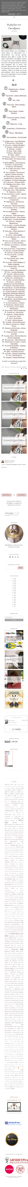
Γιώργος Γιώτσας (9, 832)
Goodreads (15, 1056)
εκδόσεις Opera (8, 914)
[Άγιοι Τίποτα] (6, 723)
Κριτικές (15, 949)
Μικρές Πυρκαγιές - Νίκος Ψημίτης (15, 217)
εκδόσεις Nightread (16, 913)
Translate (16, 515)
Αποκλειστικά (8, 814)
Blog (19, 1041)
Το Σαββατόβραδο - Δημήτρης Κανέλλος (15, 228)
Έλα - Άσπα (16, 100)
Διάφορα (13, 845)
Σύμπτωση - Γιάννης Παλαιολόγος (15, 206)
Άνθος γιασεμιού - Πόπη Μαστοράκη (15, 270)
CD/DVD (12, 1045)
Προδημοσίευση (8, 989)
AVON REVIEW (11, 1039)
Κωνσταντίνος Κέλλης (12, 722)
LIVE (6, 1068)
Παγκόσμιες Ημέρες (15, 972)
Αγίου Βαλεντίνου (14, 799)
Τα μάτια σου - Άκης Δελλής (15, 312)
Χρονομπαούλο (19, 1034)
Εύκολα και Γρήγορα (16, 928)
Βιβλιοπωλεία (19, 824)
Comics (20, 1047)
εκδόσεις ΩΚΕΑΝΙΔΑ (17, 905)
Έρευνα (14, 926)
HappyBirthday (14, 1058)
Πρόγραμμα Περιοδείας (14, 987)
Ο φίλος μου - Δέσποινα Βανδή (15, 182)
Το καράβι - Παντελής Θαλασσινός (15, 322)
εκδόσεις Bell (17, 907)
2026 (18, 795)
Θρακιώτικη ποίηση (18, 941)
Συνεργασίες (10, 1005)
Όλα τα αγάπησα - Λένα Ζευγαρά (16, 137)
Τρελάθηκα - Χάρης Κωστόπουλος (15, 276)
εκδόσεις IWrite (19, 909)
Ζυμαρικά (14, 931)
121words (21, 786)
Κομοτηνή (7, 949)
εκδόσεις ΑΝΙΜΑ (14, 852)
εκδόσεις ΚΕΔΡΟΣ (11, 877)
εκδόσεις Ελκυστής (10, 864)
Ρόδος (6, 996)
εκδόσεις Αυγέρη (14, 854)
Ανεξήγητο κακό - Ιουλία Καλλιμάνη (14, 141)
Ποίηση (21, 983)
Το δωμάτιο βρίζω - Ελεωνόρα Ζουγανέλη (15, 267)
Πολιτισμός (10, 985)
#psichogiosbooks (8, 786)
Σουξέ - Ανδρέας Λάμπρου (15, 320)
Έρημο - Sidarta (15, 155)
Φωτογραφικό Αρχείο (10, 1030)
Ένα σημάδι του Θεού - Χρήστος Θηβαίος (15, 212)
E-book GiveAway (9, 1051)
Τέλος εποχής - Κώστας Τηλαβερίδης (15, 310)
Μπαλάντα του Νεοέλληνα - (13, 328)
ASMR (17, 1037)
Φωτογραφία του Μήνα (14, 1028)
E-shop (17, 1051)
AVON (21, 1038)
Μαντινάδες (21, 955)
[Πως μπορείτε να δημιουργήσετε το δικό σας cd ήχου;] (14, 668)
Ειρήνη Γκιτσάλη (10, 461)
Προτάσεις (8, 992)
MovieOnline (18, 1071)
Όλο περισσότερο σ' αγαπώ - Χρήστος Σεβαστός (15, 195)
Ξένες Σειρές (16, 968)
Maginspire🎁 (16, 1068)
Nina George (18, 1077)
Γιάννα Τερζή (11, 828)
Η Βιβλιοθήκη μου (16, 934)
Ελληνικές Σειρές (19, 920)
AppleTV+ (11, 1037)
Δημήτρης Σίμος (19, 839)
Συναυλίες (18, 1002)
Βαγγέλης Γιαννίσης (10, 820)
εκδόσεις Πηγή (16, 894)
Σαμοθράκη (16, 996)
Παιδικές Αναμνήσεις (10, 974)
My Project (7, 1073)
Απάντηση (4, 467)
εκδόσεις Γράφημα (9, 860)
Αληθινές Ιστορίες (11, 805)
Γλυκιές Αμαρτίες (18, 835)
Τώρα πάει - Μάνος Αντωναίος (15, 274)
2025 (12, 795)
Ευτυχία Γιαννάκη (9, 929)
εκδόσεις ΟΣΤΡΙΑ (10, 888)
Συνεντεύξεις (19, 1004)
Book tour (15, 1043)
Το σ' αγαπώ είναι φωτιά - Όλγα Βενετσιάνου (15, 169)
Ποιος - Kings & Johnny (15, 151)
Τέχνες (13, 1013)
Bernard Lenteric (9, 1041)
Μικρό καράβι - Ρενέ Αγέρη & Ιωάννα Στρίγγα (15, 160)
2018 (9, 792)
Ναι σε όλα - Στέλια (15, 316)
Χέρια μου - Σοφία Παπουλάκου (15, 215)
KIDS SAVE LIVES (17, 1064)
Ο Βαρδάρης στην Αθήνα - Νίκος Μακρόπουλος (15, 185)
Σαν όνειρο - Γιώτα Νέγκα (15, 297)
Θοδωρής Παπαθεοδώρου (10, 939)
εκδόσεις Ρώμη (18, 896)
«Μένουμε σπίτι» (9, 784)
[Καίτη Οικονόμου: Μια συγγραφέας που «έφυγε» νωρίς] (14, 688)
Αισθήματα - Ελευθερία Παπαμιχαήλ (15, 180)
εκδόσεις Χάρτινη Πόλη (10, 903)
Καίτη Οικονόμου (11, 943)
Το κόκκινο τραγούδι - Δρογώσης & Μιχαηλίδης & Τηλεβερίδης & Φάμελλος (14, 292)
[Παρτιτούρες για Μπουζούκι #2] (14, 708)
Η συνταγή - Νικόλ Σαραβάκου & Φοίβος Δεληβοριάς (15, 263)
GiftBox (21, 1055)
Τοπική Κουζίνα (17, 1021)
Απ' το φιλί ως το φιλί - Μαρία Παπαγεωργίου (15, 307)
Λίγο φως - (8, 251)
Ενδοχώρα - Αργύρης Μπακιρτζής (15, 357)
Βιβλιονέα (15, 822)
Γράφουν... (20, 837)
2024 (6, 795)
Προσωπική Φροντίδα (9, 991)
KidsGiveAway (8, 1066)
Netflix (19, 1075)
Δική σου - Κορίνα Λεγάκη (15, 252)
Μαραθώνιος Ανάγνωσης (10, 957)
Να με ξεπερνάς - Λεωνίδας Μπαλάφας (15, 255)
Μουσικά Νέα (16, 966)
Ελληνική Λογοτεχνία (13, 922)
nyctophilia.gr (14, 1079)
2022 (2, 367)
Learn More (11, 14)
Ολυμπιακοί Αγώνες (18, 970)
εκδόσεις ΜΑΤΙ (15, 882)
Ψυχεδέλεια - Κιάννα (15, 192)
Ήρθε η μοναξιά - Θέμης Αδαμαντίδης (15, 188)
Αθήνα (6, 801)
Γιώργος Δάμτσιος (18, 832)
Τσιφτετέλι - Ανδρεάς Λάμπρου (15, 314)
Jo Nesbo (20, 1062)
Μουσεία (7, 966)
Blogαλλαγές (7, 1043)
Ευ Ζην (7, 928)
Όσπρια (6, 972)
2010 (7, 788)
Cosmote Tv (7, 1049)
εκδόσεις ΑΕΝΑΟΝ (13, 850)
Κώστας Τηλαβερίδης (19, 350)
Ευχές (15, 929)
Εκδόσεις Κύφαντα (19, 879)
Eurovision (9, 1053)
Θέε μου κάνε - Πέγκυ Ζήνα (15, 143)
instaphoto (11, 1062)
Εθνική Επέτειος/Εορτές (9, 847)
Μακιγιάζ (15, 955)
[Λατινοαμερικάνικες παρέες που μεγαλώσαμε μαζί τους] (14, 648)
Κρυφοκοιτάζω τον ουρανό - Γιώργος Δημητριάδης (15, 343)
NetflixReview (8, 1077)
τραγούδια (13, 367)
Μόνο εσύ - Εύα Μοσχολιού (15, 278)
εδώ (21, 361)
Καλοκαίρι (7, 945)
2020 (22, 792)
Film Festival (14, 1054)
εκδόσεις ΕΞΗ (18, 867)
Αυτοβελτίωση (17, 816)
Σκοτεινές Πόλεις (16, 998)
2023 (20, 794)
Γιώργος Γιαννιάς (17, 830)
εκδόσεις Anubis (8, 907)
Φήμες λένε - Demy (16, 124)
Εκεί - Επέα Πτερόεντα (15, 355)
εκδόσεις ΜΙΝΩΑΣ (18, 884)
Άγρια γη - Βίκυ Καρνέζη (15, 166)
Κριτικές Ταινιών (10, 951)
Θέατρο (11, 938)
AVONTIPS (19, 1039)
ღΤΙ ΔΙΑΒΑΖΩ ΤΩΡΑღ (16, 717)
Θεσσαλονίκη (19, 937)
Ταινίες (18, 1011)
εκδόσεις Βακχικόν (13, 856)
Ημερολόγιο (12, 936)
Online (20, 1079)
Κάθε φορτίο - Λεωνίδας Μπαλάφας (15, 219)
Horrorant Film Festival (14, 1060)
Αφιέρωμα (17, 818)
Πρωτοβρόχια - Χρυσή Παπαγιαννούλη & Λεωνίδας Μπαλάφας (15, 300)
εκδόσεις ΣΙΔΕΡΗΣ (19, 897)
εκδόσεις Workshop (8, 918)
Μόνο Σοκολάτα (17, 964)
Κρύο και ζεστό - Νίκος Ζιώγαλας (15, 289)
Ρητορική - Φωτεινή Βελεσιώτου (15, 286)
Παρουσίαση (7, 977)
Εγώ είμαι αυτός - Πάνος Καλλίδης (15, 190)
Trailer (14, 1085)
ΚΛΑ (20, 947)
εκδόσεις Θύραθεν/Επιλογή (10, 873)
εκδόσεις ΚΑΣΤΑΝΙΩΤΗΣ (17, 875)
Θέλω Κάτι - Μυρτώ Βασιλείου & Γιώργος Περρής (15, 232)
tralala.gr (20, 1085)
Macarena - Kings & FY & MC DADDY (15, 157)
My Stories (15, 1073)
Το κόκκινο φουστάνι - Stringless (15, 303)
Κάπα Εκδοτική (17, 945)
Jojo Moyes (7, 1064)
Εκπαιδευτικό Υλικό (18, 918)
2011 (10, 788)
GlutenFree (9, 1056)
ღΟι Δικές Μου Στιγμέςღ (15, 1176)
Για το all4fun (8, 826)
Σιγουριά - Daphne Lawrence (15, 147)
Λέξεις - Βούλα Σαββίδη (15, 235)
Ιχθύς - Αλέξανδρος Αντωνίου (15, 351)
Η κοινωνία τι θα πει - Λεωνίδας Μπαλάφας (15, 208)
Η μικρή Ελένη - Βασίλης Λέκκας (15, 295)
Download (20, 1049)
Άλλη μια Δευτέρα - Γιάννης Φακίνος (15, 249)
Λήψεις (20, 953)
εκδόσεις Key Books (11, 911)
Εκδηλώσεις (7, 849)
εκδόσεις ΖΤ (7, 871)
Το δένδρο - (8, 353)
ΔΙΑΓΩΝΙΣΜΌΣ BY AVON (12, 843)
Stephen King (15, 1083)
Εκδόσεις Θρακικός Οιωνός (16, 871)
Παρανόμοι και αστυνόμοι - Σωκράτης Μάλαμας (15, 246)
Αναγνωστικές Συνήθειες (16, 808)
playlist (19, 367)
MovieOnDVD (8, 1071)
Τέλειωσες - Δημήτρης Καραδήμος (15, 145)
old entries (21, 495)
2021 (8, 794)
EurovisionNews (18, 1052)
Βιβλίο (20, 820)
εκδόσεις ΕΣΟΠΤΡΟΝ (9, 869)
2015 (11, 790)
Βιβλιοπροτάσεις (9, 824)
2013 (20, 788)
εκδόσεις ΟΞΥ (8, 886)
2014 (6, 790)
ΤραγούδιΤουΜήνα (9, 1026)
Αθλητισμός (14, 801)
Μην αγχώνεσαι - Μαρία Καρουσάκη (15, 340)
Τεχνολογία (20, 1013)
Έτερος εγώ (20, 926)
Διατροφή (6, 845)
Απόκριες (19, 814)
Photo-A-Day (10, 1081)
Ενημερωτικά (8, 926)
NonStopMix (7, 1079)
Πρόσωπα (17, 989)
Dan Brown (14, 1049)
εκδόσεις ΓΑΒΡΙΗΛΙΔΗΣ (16, 858)
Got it (19, 14)
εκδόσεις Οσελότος (17, 886)
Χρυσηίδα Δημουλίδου (12, 1036)
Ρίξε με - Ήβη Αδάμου (16, 133)
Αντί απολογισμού (16, 812)
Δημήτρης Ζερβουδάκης (19, 353)
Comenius (15, 1047)
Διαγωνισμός (13, 841)
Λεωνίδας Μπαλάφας (20, 225)
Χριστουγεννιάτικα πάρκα (9, 1034)
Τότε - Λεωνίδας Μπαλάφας (15, 272)
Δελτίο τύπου (10, 839)
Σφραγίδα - (9, 350)
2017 (22, 790)
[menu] (14, 17)
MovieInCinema (9, 1070)
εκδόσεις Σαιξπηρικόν (9, 897)
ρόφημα (10, 996)
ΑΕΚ (21, 799)
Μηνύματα (14, 960)
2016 (16, 790)
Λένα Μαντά (13, 953)
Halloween (21, 1056)
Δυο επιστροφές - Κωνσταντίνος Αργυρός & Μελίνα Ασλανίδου (15, 173)
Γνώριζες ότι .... (11, 837)
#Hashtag (19, 784)
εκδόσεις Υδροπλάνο (11, 899)
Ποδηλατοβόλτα (14, 983)
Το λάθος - (9, 280)
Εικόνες (18, 847)
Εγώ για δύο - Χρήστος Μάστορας (16, 96)
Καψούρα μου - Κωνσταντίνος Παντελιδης (15, 203)
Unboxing (14, 1086)
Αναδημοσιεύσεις (10, 810)
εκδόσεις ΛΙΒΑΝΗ (11, 881)
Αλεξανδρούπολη (16, 803)
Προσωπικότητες (19, 991)
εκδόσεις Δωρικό (17, 862)
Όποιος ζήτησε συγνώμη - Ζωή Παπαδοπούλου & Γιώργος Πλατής (14, 177)
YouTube (24, 367)
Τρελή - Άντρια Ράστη (15, 318)
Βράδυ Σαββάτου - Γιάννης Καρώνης (15, 163)
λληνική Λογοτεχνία (8, 955)
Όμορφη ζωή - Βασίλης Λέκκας (15, 305)
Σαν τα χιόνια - (9, 225)
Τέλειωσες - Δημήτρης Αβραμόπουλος (15, 222)
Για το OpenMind (18, 826)
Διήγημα (20, 845)
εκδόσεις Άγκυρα (14, 849)
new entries (6, 495)
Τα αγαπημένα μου (14, 1009)
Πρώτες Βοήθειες (11, 994)
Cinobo (17, 1045)
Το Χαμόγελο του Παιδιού (16, 1019)
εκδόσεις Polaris (15, 914)
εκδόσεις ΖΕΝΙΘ (18, 869)
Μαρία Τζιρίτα (20, 957)
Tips (22, 1083)
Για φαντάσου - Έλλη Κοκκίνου (16, 128)
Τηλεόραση (17, 1015)
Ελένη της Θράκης (9, 920)
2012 (15, 788)
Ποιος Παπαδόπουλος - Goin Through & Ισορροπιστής (15, 199)
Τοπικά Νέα (8, 1021)
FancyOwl (7, 1054)
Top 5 (8, 1085)
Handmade (8, 1058)
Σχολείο (18, 1006)
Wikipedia (21, 1086)
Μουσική (7, 367)
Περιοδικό (14, 981)
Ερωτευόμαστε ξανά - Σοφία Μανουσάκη (15, 259)
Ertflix (22, 1051)
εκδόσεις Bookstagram (9, 909)
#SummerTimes (15, 786)
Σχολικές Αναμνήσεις (10, 1007)
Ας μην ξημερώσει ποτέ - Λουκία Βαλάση (15, 238)
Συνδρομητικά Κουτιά (9, 1004)
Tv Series (7, 1086)
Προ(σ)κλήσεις (19, 985)
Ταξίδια (6, 1013)
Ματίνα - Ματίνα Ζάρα (14, 153)
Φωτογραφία (20, 1026)
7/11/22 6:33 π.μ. (9, 462)
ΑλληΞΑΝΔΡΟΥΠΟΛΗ (9, 807)
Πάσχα (15, 979)
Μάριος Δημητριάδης (12, 959)
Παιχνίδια (18, 975)
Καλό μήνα (19, 943)
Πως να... (19, 994)
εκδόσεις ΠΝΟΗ (9, 896)
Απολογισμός (8, 816)
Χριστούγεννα (17, 1032)
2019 (15, 792)
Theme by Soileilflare (14, 1177)
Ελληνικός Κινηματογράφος (12, 924)
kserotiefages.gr (18, 1066)
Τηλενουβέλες (10, 1015)
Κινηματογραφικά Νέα (10, 947)
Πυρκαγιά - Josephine (15, 149)
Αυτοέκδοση (7, 818)
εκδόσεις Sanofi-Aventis (16, 916)
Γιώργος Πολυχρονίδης (12, 834)
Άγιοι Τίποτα (11, 720)
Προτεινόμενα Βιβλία (18, 992)
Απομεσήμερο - (9, 288)
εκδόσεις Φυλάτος (16, 901)
